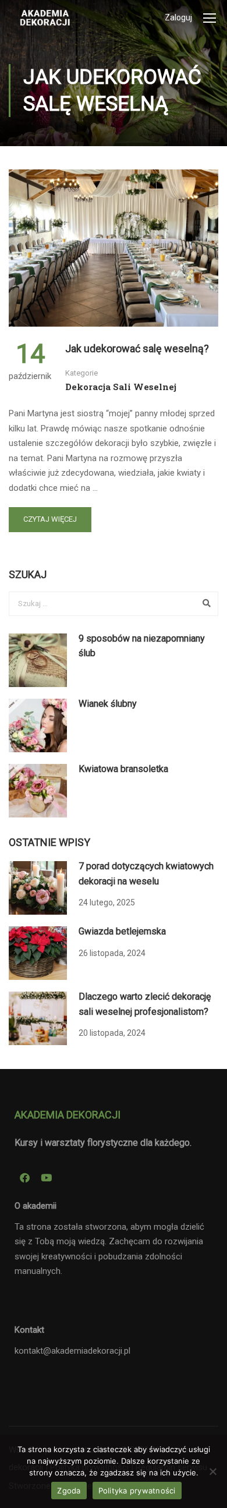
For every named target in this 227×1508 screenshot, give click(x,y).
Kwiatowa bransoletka (123, 768)
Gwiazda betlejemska (122, 931)
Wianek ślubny (108, 703)
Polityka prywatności (137, 1490)
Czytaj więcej (50, 519)
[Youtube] (46, 1177)
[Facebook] (24, 1177)
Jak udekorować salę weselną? (137, 348)
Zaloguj (178, 17)
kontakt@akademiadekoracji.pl (72, 1351)
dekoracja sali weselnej (120, 386)
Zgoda (68, 1490)
